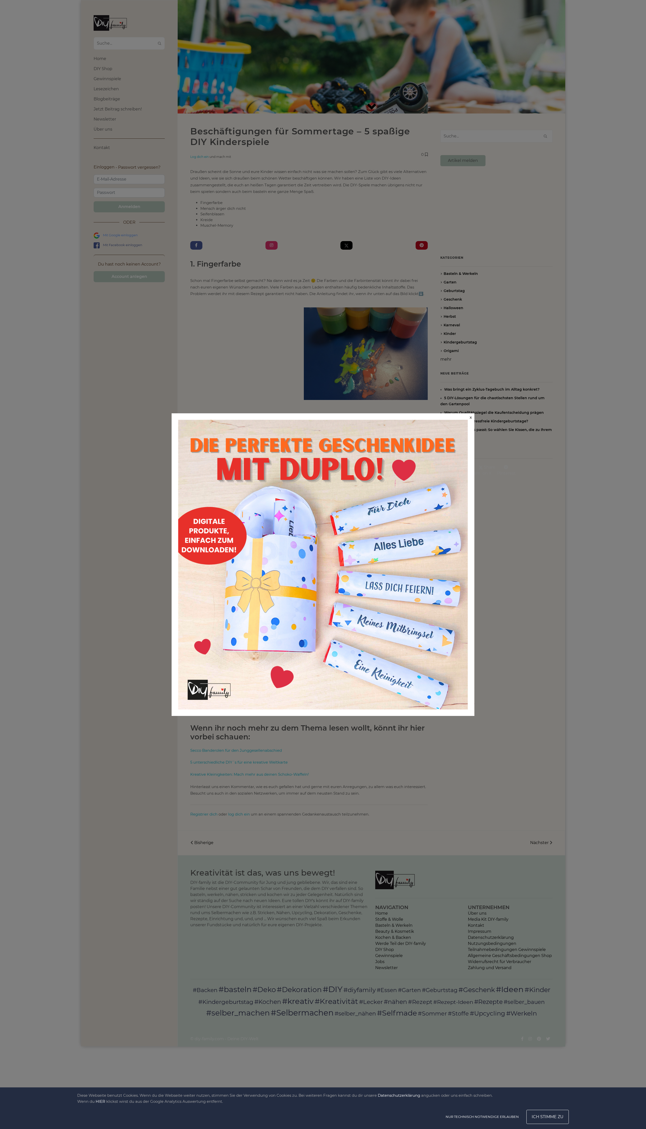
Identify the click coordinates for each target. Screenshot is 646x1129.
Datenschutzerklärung (399, 1095)
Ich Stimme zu (547, 1116)
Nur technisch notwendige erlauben (482, 1117)
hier (100, 1101)
